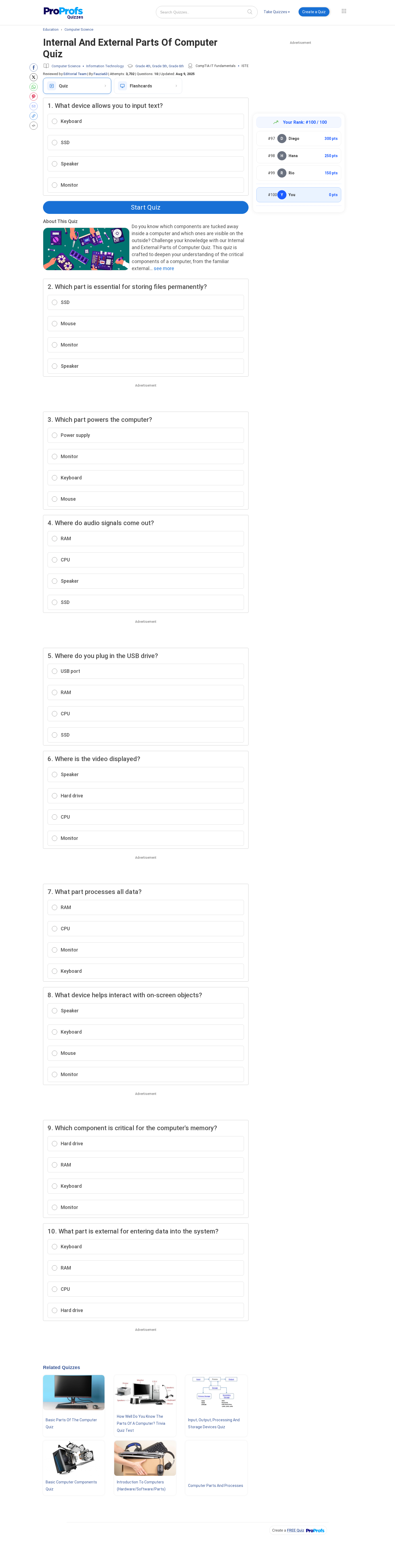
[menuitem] (276, 12)
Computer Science (66, 66)
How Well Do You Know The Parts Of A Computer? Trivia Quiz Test (141, 1423)
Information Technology (105, 66)
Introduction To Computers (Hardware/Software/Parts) (141, 1485)
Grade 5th (159, 66)
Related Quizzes (61, 1367)
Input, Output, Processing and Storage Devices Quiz (214, 1423)
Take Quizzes (275, 12)
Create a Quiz (314, 12)
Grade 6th (176, 66)
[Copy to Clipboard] (35, 116)
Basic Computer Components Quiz (71, 1485)
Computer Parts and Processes (215, 1485)
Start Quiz (145, 207)
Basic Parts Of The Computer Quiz (71, 1423)
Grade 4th (142, 66)
